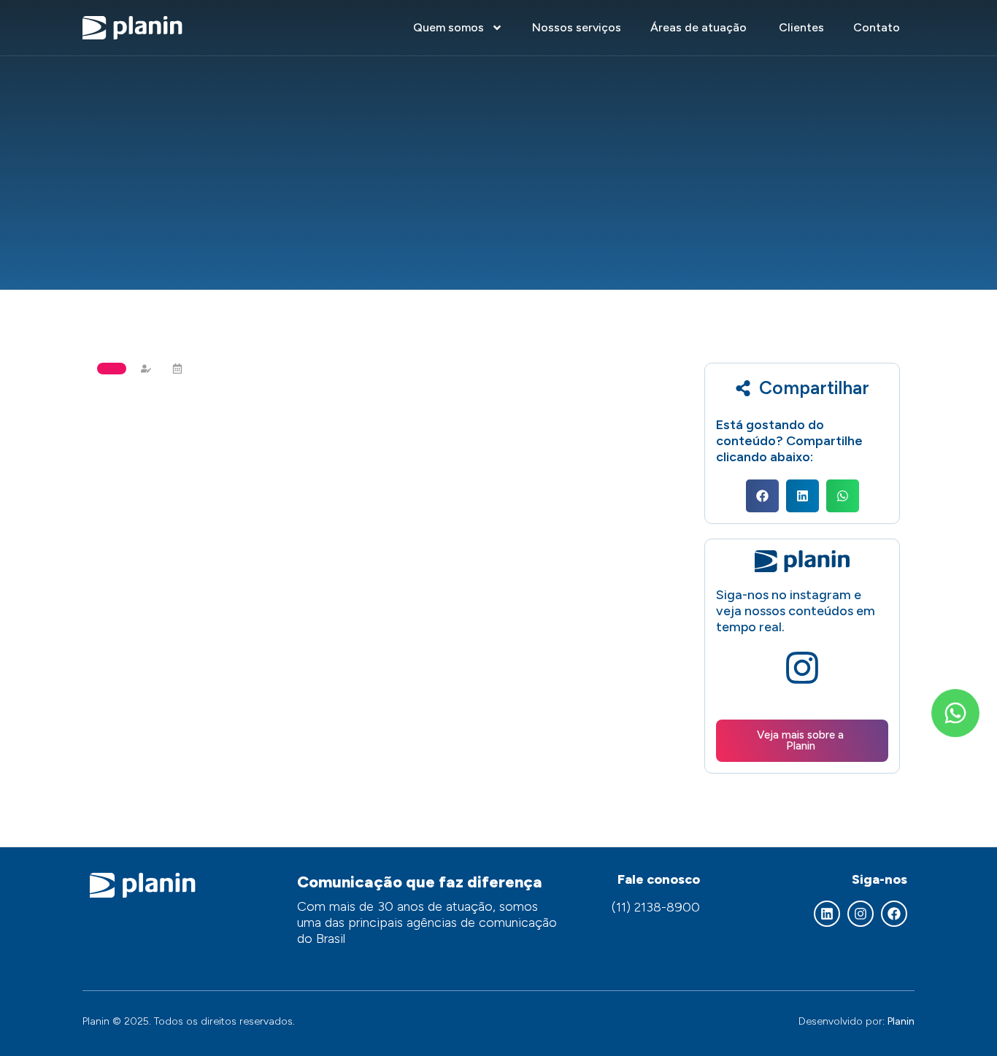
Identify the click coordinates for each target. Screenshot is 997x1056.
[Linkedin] (827, 914)
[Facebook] (894, 914)
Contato (876, 27)
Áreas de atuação (700, 27)
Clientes (801, 27)
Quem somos (448, 27)
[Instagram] (860, 914)
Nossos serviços (576, 27)
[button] (762, 495)
